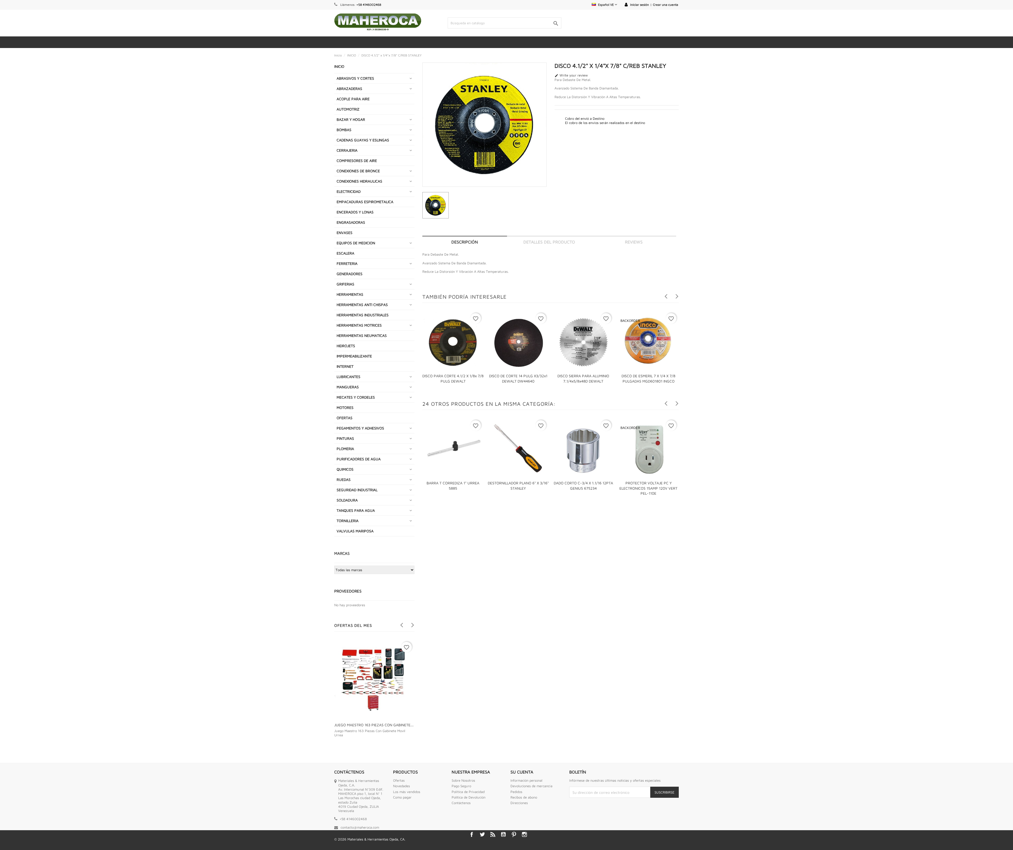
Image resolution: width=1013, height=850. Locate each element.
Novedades (401, 786)
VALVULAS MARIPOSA (355, 531)
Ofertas (399, 780)
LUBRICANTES (348, 376)
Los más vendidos (406, 792)
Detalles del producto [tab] (549, 242)
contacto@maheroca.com (360, 827)
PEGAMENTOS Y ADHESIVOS (360, 428)
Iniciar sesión (639, 5)
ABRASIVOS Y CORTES (355, 78)
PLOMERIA (345, 448)
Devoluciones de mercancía (531, 786)
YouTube (503, 834)
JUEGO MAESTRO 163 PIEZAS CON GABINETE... (374, 725)
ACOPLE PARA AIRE (353, 99)
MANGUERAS (348, 387)
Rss (492, 834)
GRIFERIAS (345, 284)
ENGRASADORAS (351, 222)
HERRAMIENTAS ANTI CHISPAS (362, 304)
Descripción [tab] (464, 242)
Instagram (524, 834)
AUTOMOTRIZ (348, 109)
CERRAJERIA (347, 150)
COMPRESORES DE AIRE (357, 160)
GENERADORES (349, 273)
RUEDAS (344, 479)
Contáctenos (461, 803)
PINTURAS (345, 438)
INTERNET (345, 366)
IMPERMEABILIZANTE (354, 356)
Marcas (342, 553)
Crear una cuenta (665, 5)
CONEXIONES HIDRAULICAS (359, 181)
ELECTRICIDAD (349, 191)
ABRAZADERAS (349, 88)
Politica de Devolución (468, 797)
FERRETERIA (347, 263)
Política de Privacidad (468, 792)
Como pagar (402, 797)
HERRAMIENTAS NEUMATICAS (362, 335)
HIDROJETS (346, 345)
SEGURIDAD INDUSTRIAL (357, 490)
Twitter (482, 834)
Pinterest (513, 834)
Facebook (471, 834)
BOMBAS (344, 129)
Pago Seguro (461, 786)
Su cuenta (521, 772)
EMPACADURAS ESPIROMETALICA (365, 201)
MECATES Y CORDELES (356, 397)
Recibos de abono (523, 797)
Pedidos (516, 792)
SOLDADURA (347, 500)
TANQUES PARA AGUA (356, 510)
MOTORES (345, 407)
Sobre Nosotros (463, 780)
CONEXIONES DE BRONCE (358, 171)
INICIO (339, 66)
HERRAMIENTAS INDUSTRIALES (363, 315)
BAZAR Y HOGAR (351, 119)
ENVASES (344, 232)
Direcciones (519, 803)
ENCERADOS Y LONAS (355, 212)
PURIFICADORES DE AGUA (359, 459)
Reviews (634, 242)
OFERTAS (344, 418)
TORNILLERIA (348, 520)
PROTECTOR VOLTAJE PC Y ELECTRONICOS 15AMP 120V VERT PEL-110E (648, 488)
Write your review (571, 75)
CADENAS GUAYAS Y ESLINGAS (363, 140)
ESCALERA (345, 253)
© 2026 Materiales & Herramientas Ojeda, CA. (369, 839)
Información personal (526, 780)
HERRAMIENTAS (350, 294)
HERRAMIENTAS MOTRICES (359, 325)
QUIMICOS (345, 469)
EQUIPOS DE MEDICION (356, 243)
